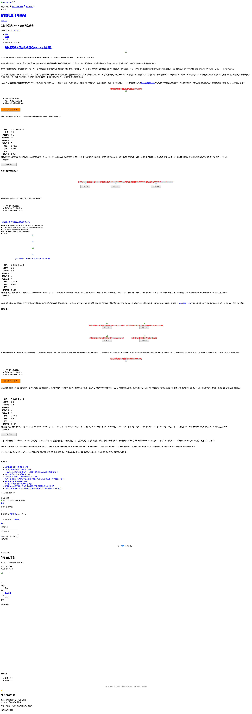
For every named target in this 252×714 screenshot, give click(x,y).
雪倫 (2, 503)
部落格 (7, 37)
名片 (6, 39)
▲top (2, 523)
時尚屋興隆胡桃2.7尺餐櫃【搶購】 (17, 467)
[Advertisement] (126, 637)
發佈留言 (4, 539)
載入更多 (4, 527)
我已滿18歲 (5, 710)
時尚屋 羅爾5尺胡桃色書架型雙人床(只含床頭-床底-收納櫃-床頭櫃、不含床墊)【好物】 (35, 479)
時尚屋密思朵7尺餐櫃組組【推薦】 (17, 481)
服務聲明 (144, 686)
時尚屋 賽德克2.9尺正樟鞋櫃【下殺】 (18, 474)
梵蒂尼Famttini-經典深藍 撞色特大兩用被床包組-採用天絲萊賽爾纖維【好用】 (31, 472)
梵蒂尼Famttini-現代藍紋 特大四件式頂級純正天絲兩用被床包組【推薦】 (30, 486)
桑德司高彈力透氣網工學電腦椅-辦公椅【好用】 (21, 477)
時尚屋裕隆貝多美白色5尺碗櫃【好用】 (18, 469)
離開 (11, 710)
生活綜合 (17, 30)
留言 (16, 514)
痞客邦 (11, 514)
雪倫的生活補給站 (13, 15)
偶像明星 (16, 519)
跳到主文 (4, 21)
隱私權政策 (137, 686)
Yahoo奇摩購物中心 (148, 83)
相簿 (6, 34)
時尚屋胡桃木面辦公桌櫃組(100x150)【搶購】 (28, 47)
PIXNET (111, 686)
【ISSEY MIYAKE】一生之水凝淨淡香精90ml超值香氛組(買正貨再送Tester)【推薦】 (34, 488)
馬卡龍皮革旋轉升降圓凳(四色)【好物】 (18, 484)
